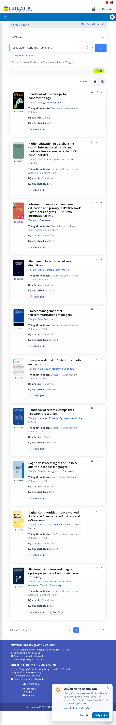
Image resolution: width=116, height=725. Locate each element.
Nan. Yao (61, 102)
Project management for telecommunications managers (50, 313)
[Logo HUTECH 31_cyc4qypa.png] (18, 9)
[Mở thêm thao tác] (102, 92)
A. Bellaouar (44, 368)
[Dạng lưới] (102, 81)
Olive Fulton (44, 159)
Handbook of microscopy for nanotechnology (47, 96)
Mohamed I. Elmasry (63, 368)
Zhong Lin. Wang (47, 102)
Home (14, 24)
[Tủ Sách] (93, 9)
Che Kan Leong (46, 471)
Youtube (30, 695)
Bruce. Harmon (63, 581)
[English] (112, 2)
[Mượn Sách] (112, 17)
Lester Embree (61, 269)
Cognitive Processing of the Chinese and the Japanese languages (53, 465)
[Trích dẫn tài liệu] (91, 92)
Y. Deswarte (44, 220)
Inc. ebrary (55, 585)
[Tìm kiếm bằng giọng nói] (87, 48)
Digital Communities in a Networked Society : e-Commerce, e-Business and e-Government (54, 516)
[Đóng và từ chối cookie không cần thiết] (108, 688)
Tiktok (29, 692)
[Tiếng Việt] (107, 2)
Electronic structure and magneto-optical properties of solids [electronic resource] (54, 573)
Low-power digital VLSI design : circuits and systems (54, 362)
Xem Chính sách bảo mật (76, 708)
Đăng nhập (107, 9)
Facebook (31, 688)
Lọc (100, 70)
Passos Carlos (45, 524)
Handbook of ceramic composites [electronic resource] (51, 412)
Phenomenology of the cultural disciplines (50, 263)
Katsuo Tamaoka (64, 471)
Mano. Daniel (45, 269)
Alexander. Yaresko (38, 585)
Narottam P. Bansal (48, 418)
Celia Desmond (46, 319)
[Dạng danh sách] (94, 81)
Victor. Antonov (46, 581)
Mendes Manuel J (63, 524)
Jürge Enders (59, 159)
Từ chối (84, 715)
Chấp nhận (101, 715)
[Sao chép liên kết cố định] (97, 92)
